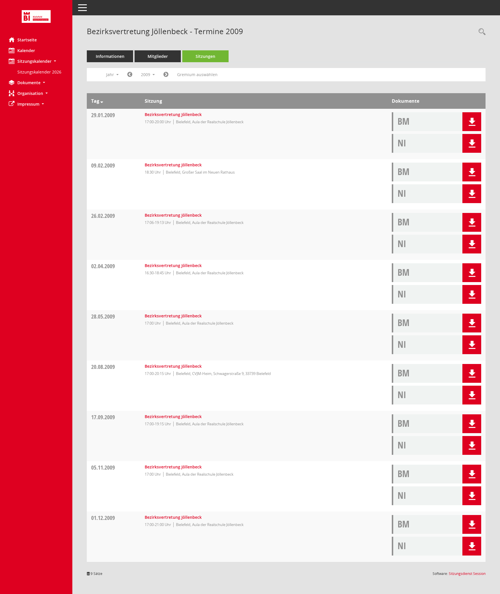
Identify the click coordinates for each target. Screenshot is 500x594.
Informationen (110, 56)
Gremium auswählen (197, 74)
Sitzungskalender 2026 (39, 72)
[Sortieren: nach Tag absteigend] (101, 101)
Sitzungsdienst (467, 573)
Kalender (26, 50)
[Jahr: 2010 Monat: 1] (166, 74)
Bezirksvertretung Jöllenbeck (173, 114)
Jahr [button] (110, 74)
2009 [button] (146, 74)
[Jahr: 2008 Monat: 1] (130, 74)
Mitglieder (158, 56)
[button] (36, 61)
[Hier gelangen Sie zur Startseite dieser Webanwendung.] (36, 16)
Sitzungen (205, 56)
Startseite (27, 40)
